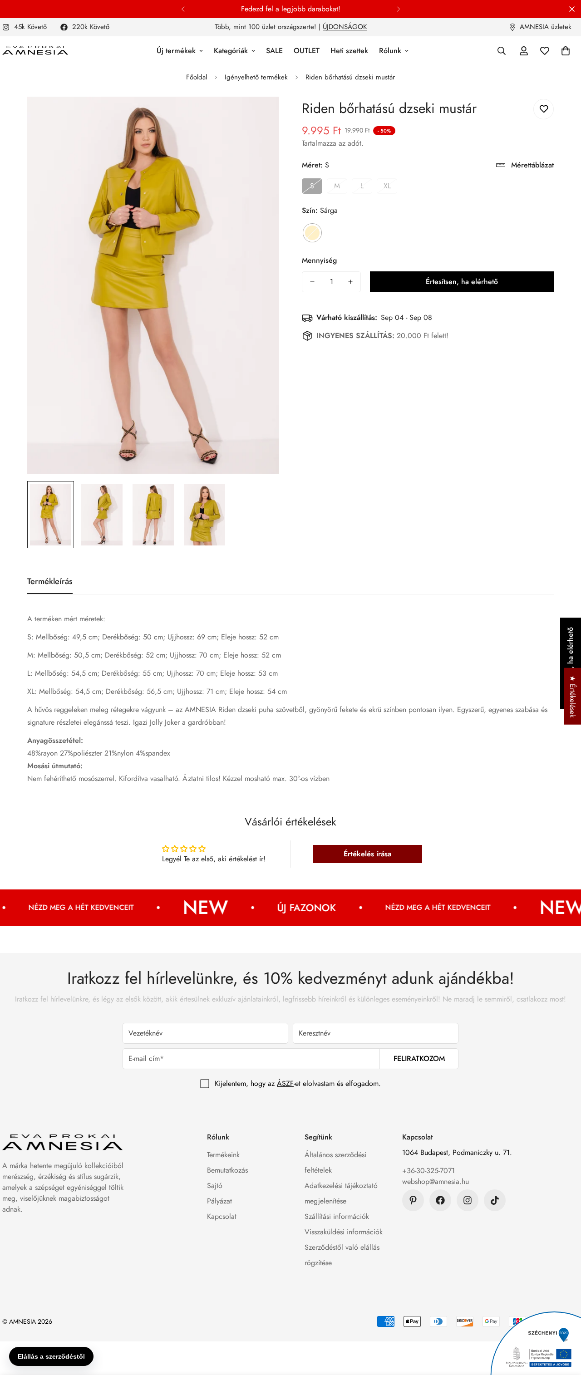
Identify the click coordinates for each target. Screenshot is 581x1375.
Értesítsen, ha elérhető (462, 281)
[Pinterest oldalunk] (413, 1200)
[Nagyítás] (260, 116)
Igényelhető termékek (256, 77)
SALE (274, 50)
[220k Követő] (440, 1200)
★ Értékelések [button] (572, 696)
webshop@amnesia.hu (435, 1181)
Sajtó (214, 1185)
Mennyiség (319, 260)
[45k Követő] (467, 1200)
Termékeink (223, 1154)
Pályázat (219, 1201)
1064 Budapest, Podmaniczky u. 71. (457, 1152)
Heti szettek (349, 50)
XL (387, 186)
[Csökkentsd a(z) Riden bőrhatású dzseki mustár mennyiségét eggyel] (312, 282)
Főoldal (196, 77)
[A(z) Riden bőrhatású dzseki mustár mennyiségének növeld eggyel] (350, 282)
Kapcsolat (221, 1216)
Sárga (312, 233)
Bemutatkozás (227, 1170)
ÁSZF (285, 1083)
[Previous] (182, 9)
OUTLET (307, 50)
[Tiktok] (495, 1200)
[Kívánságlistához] (543, 109)
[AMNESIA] (35, 50)
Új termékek (176, 50)
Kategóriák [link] (231, 50)
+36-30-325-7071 (428, 1170)
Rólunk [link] (390, 50)
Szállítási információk (337, 1216)
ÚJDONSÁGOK (345, 27)
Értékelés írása (367, 854)
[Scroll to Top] (563, 1325)
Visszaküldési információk (344, 1232)
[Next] (398, 9)
